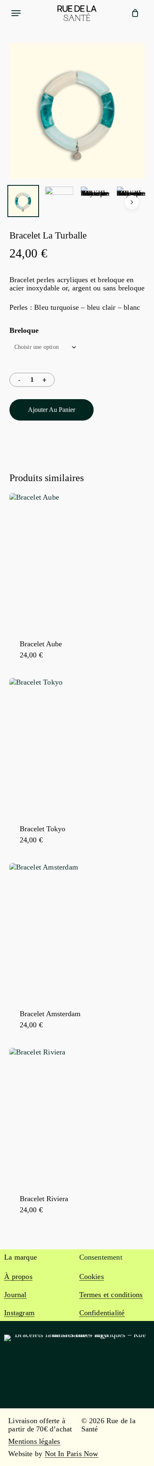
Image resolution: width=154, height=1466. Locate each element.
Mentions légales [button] (34, 1441)
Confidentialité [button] (102, 1313)
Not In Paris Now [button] (72, 1454)
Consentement (100, 1257)
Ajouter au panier (51, 409)
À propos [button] (18, 1276)
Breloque (24, 330)
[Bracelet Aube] (77, 561)
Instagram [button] (19, 1313)
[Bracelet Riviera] (77, 1116)
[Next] (132, 202)
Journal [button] (15, 1295)
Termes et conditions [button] (111, 1295)
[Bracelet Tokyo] (77, 746)
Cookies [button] (91, 1276)
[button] (16, 13)
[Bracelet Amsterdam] (77, 931)
